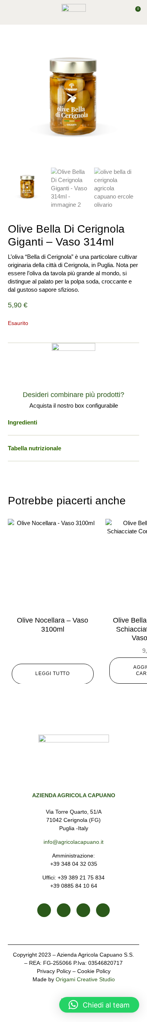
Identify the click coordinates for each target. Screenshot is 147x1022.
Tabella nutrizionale (34, 448)
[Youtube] (83, 910)
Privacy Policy (54, 971)
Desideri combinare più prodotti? (73, 395)
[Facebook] (44, 910)
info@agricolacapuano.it (73, 842)
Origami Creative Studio (85, 979)
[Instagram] (64, 910)
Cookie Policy (94, 971)
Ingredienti (22, 422)
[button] (11, 12)
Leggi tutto (52, 673)
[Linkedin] (103, 910)
